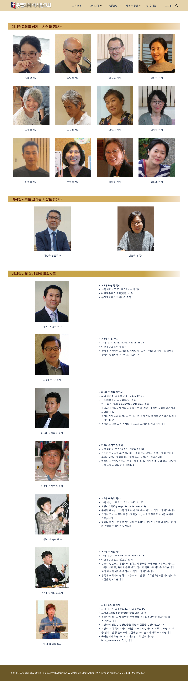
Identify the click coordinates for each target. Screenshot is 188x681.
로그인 (168, 5)
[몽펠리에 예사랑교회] (31, 5)
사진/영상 (112, 5)
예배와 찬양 (132, 5)
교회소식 (94, 5)
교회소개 (76, 5)
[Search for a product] (176, 5)
